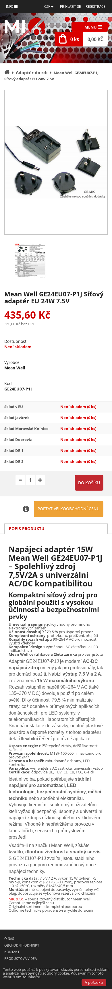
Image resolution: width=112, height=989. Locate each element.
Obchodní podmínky (21, 945)
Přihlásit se (70, 6)
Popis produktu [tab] (27, 528)
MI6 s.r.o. (16, 899)
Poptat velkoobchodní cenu (69, 508)
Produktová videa (20, 958)
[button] (49, 6)
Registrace (95, 6)
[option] (56, 162)
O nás (9, 938)
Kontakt (12, 951)
